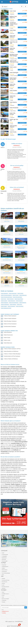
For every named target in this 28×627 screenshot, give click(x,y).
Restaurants (18, 398)
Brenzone (12, 20)
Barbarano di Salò (14, 40)
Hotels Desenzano (8, 335)
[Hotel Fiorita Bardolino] (5, 133)
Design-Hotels (7, 443)
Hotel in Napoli (4, 306)
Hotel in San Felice (19, 306)
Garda (12, 88)
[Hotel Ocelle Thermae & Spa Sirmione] (5, 62)
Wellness (3, 568)
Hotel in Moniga (13, 304)
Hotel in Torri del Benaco (13, 302)
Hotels (3, 552)
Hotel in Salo (3, 299)
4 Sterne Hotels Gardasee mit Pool (12, 348)
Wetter (3, 592)
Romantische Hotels (9, 441)
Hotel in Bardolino (4, 293)
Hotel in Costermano (5, 304)
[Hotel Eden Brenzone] (5, 31)
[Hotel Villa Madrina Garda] (5, 85)
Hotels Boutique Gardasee (10, 321)
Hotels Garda (7, 337)
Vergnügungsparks (5, 566)
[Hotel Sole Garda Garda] (5, 97)
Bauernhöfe (4, 559)
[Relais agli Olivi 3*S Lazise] (5, 121)
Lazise (12, 28)
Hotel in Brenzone (11, 300)
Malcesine (18, 490)
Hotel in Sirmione (10, 299)
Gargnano (12, 117)
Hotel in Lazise (15, 295)
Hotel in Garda (20, 293)
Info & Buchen (22, 13)
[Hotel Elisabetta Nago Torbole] (5, 109)
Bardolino (12, 14)
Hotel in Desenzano (12, 293)
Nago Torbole (13, 110)
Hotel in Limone (4, 300)
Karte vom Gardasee (5, 598)
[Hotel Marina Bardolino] (5, 103)
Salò (17, 479)
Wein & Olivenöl (4, 569)
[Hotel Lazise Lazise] (5, 68)
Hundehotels (15, 434)
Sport (3, 574)
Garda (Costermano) (14, 75)
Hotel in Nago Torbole (19, 299)
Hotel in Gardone (19, 300)
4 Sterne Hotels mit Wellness (11, 358)
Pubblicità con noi (5, 611)
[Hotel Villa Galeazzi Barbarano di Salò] (5, 37)
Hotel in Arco (19, 304)
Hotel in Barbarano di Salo (6, 308)
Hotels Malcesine (8, 342)
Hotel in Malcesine (23, 295)
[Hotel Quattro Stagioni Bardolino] (5, 127)
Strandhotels (8, 446)
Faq (2, 609)
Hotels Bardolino (8, 332)
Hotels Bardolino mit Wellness (11, 351)
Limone (12, 82)
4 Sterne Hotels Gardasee (10, 318)
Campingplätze (4, 556)
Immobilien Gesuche (5, 593)
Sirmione (12, 65)
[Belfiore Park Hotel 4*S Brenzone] (5, 18)
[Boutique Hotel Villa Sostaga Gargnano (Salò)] (5, 56)
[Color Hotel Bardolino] (5, 12)
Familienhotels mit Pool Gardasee (12, 356)
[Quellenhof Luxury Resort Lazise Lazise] (5, 24)
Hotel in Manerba (23, 302)
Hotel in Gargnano (4, 302)
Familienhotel (23, 428)
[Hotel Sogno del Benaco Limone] (5, 79)
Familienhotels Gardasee (10, 326)
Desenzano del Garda (5, 580)
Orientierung (4, 600)
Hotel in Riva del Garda (17, 297)
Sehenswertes (4, 571)
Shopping (10, 400)
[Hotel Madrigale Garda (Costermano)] (5, 74)
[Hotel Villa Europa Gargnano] (5, 114)
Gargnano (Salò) (14, 58)
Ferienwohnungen (5, 554)
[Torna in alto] (24, 623)
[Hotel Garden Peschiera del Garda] (5, 92)
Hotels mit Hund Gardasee (10, 323)
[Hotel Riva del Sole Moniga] (5, 43)
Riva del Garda (4, 581)
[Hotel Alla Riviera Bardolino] (5, 49)
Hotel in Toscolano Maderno (6, 295)
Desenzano (19, 470)
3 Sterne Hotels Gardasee (10, 315)
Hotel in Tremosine (11, 306)
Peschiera (3, 472)
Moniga (12, 46)
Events (3, 595)
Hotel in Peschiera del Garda (6, 297)
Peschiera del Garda (14, 93)
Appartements (4, 557)
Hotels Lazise (7, 340)
